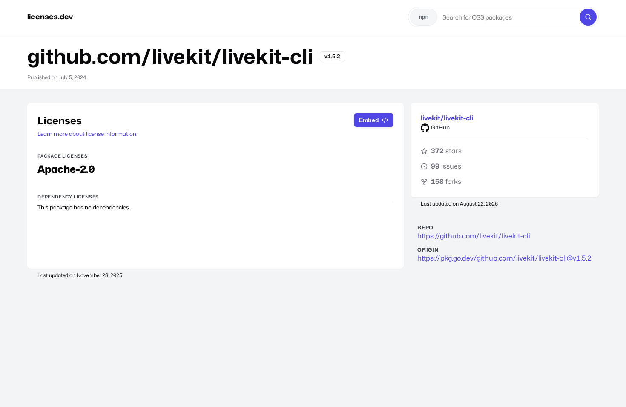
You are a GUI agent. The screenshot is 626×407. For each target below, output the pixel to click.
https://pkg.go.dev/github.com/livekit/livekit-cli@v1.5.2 (504, 258)
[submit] (588, 17)
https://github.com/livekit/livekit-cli (473, 236)
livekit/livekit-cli (447, 118)
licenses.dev (50, 17)
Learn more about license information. (87, 133)
